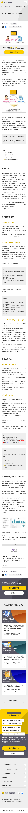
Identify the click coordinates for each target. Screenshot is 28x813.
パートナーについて (7, 785)
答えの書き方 (8, 157)
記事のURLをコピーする (15, 26)
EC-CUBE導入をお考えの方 (9, 765)
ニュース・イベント (7, 781)
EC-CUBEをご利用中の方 (8, 773)
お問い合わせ (5, 777)
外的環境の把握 (19, 801)
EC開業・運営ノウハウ (9, 6)
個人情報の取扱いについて (7, 799)
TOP (2, 6)
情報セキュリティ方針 (6, 803)
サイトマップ (5, 810)
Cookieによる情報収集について (8, 801)
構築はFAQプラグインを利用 (12, 159)
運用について (8, 152)
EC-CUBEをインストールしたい (10, 769)
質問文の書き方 (9, 155)
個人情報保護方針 (17, 799)
